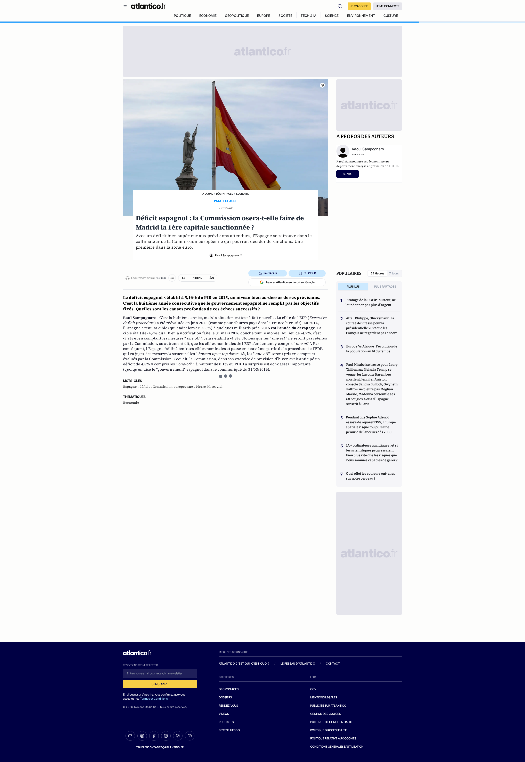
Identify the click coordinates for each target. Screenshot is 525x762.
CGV (313, 689)
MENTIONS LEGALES (323, 697)
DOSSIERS (225, 697)
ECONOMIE (208, 16)
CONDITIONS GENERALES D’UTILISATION (336, 746)
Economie (242, 193)
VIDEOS (224, 713)
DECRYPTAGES (229, 689)
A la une (207, 193)
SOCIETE (285, 16)
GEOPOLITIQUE (237, 16)
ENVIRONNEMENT (361, 16)
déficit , (146, 386)
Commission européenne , (174, 386)
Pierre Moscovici (209, 386)
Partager (270, 273)
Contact (333, 663)
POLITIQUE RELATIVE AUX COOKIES (333, 738)
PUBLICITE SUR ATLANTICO (328, 705)
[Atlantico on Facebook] (154, 736)
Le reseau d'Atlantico (298, 663)
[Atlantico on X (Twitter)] (142, 736)
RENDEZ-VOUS (228, 705)
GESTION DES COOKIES (325, 713)
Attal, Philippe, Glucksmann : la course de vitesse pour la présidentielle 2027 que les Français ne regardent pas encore (371, 325)
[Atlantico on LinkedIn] (166, 736)
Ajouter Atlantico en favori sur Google (290, 282)
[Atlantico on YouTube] (189, 735)
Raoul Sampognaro (227, 255)
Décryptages (224, 193)
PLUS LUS (353, 286)
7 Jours (394, 273)
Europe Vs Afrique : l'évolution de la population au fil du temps (371, 348)
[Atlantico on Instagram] (178, 735)
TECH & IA (308, 16)
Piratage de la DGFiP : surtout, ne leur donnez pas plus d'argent (371, 302)
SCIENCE (332, 16)
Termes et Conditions (154, 698)
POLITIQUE (182, 16)
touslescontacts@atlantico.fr (160, 747)
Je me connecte (387, 6)
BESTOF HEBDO (229, 730)
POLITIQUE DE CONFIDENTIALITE (331, 722)
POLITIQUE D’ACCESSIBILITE (328, 730)
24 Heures (377, 273)
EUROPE (263, 16)
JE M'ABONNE (359, 6)
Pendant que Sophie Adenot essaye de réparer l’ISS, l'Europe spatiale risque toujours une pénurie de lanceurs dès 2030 (371, 424)
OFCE (394, 166)
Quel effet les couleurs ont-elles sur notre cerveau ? (370, 476)
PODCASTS (226, 722)
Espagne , (131, 386)
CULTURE (390, 16)
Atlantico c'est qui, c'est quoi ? (244, 663)
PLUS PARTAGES (385, 286)
